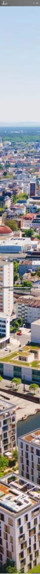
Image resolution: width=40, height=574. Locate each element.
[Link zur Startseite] (17, 3)
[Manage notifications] (38, 568)
